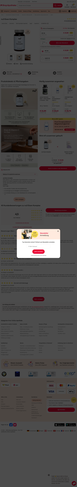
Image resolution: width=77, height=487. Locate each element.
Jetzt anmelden (38, 251)
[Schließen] (58, 231)
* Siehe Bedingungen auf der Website (38, 255)
